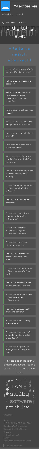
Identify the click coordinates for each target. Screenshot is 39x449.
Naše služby (7, 14)
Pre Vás (22, 22)
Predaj (20, 14)
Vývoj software (8, 22)
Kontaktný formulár (13, 446)
